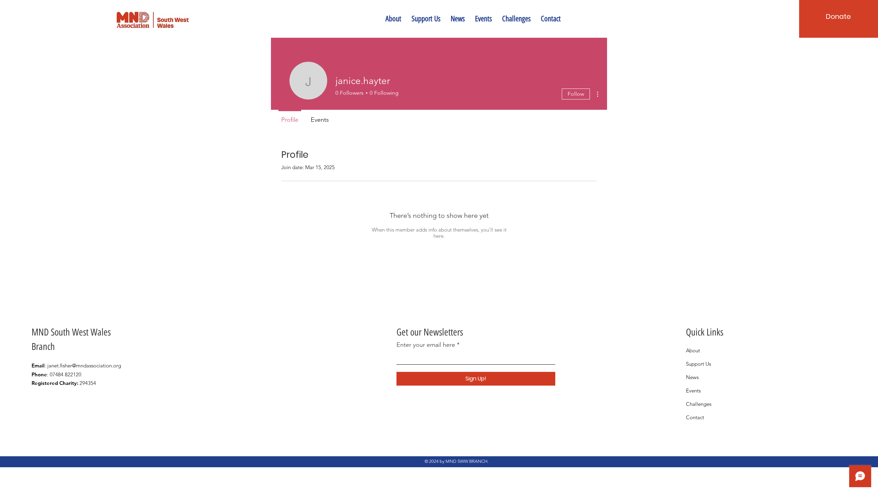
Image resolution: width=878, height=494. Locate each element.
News (692, 377)
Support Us (698, 364)
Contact (695, 417)
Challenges (698, 404)
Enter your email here (425, 345)
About (693, 350)
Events (693, 390)
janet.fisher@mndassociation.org (84, 365)
